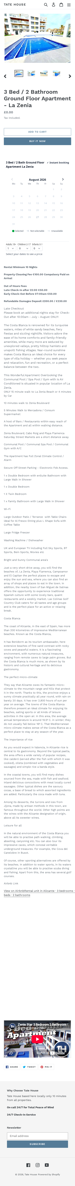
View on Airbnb (14, 890)
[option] (19, 73)
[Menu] (69, 5)
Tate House (15, 4)
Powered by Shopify (49, 1174)
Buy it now (37, 141)
